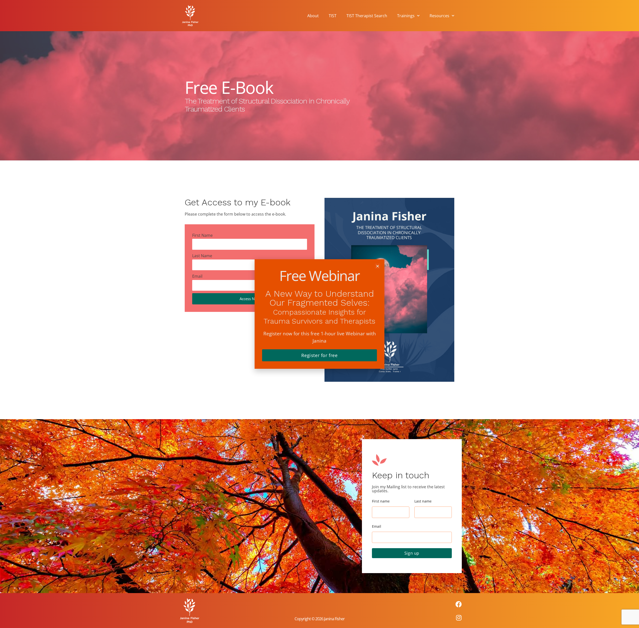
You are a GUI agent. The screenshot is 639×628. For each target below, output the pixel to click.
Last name (423, 501)
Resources (439, 15)
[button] (377, 266)
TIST (332, 15)
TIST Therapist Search (366, 15)
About (313, 15)
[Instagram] (459, 618)
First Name (202, 235)
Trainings (406, 15)
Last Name (202, 255)
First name (381, 501)
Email (197, 276)
